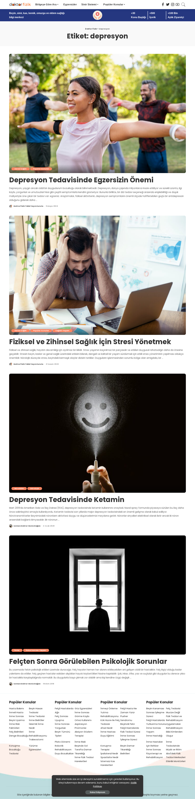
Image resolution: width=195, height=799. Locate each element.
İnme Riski (80, 741)
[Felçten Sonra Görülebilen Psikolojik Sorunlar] (97, 595)
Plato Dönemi (62, 741)
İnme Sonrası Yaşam (36, 650)
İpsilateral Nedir (109, 753)
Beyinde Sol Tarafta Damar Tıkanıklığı (83, 749)
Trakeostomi (36, 739)
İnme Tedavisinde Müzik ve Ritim (174, 745)
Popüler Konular (41, 169)
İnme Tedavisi (37, 716)
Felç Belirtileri (16, 731)
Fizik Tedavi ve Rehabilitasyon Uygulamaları (174, 720)
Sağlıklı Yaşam (62, 330)
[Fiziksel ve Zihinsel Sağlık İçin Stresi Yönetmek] (97, 275)
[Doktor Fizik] (20, 4)
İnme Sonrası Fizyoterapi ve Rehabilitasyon (154, 753)
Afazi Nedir (107, 728)
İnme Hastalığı (154, 735)
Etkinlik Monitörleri (175, 761)
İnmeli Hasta (16, 712)
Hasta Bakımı (16, 708)
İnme (17, 650)
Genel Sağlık (20, 169)
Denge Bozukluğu (18, 735)
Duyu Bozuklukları (64, 753)
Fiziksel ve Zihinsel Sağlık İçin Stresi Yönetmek (90, 342)
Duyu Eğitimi (107, 735)
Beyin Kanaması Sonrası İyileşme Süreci (155, 712)
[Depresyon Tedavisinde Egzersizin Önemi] (97, 113)
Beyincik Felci (127, 724)
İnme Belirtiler (36, 720)
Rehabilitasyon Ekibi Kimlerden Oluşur (174, 731)
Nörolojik (34, 488)
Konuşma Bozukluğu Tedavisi (14, 749)
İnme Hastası (108, 731)
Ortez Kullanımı (83, 720)
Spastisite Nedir (109, 757)
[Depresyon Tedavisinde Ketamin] (97, 433)
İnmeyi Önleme (109, 708)
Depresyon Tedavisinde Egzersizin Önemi (81, 180)
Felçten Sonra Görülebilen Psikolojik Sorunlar (88, 661)
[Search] (183, 4)
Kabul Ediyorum (97, 792)
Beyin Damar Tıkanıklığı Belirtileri (127, 749)
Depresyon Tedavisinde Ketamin (66, 499)
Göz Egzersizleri (83, 708)
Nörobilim (19, 488)
